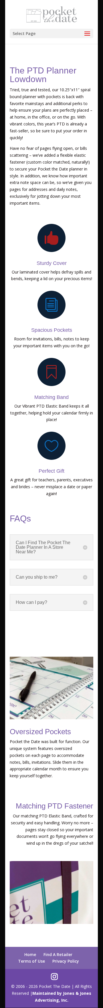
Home (30, 954)
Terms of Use (31, 961)
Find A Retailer (57, 954)
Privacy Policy (65, 961)
